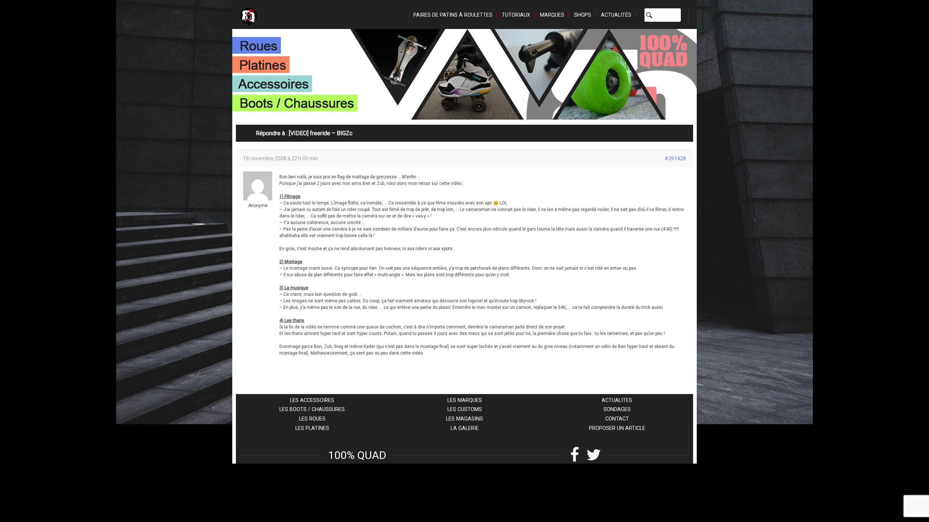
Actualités (616, 15)
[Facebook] (574, 455)
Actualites (617, 400)
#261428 (675, 158)
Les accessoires (312, 400)
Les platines (312, 428)
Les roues (312, 419)
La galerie (465, 428)
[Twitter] (593, 455)
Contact (617, 419)
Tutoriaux (516, 15)
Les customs (464, 409)
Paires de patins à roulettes (452, 15)
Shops (582, 15)
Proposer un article (617, 428)
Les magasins (464, 419)
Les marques (464, 400)
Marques (552, 15)
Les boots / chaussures (312, 409)
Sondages (617, 409)
